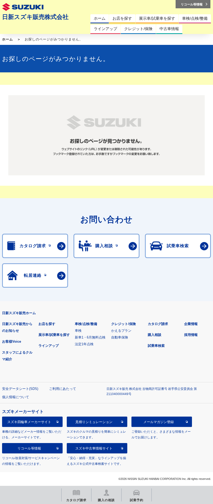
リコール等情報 (29, 448)
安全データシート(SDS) (20, 389)
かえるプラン (121, 331)
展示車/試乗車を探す (54, 335)
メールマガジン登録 (158, 422)
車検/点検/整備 (86, 324)
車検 (78, 331)
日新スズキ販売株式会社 (35, 16)
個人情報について (15, 397)
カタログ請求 (158, 324)
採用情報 (191, 335)
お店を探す (46, 324)
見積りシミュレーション (93, 422)
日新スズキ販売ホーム (19, 313)
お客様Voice (11, 341)
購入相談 (154, 335)
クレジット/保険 (123, 324)
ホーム (7, 39)
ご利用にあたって (62, 389)
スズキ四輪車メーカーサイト (29, 422)
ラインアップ (48, 346)
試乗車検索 (156, 346)
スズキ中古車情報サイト (93, 448)
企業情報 (191, 324)
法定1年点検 (84, 344)
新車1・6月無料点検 (90, 337)
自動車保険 (119, 337)
